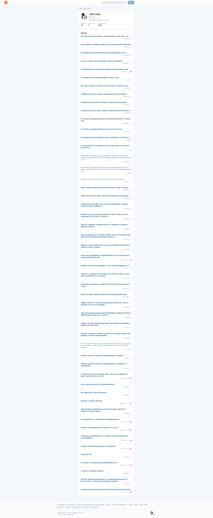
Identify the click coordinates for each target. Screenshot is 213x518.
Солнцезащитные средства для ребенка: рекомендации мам (104, 69)
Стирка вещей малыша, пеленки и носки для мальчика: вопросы (106, 489)
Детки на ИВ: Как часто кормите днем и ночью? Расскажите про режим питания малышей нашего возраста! (106, 236)
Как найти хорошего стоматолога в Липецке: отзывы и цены (104, 86)
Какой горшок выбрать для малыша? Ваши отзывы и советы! (104, 187)
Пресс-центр (94, 507)
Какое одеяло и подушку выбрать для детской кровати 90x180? (106, 44)
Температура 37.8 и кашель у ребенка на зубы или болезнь (104, 94)
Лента (80, 8)
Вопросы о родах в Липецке (91, 401)
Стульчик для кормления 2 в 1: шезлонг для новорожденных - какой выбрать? (105, 437)
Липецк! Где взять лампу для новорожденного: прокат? (102, 355)
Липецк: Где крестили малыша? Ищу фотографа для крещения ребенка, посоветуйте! (105, 324)
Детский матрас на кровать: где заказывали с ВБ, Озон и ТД (104, 36)
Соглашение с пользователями (66, 504)
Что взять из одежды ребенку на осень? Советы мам (101, 129)
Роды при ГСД (86, 454)
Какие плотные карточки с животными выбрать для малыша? (105, 196)
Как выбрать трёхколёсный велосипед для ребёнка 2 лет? (103, 53)
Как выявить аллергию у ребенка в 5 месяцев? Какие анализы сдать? (105, 285)
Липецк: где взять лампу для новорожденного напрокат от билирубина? (104, 365)
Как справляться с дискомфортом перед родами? (100, 419)
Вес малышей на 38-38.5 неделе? (94, 392)
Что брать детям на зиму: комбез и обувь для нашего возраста (105, 110)
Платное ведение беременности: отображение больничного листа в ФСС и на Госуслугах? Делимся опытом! (104, 480)
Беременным (61, 507)
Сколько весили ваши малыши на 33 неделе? (98, 446)
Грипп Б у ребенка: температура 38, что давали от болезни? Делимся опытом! (104, 225)
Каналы (130, 504)
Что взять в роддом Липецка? (92, 471)
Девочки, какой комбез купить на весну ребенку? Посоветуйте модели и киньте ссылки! (105, 246)
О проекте (86, 507)
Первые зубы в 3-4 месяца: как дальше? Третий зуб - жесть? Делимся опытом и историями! (105, 304)
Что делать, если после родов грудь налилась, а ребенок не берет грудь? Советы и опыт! (104, 375)
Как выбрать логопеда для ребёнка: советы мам (100, 77)
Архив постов (143, 504)
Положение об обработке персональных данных (90, 504)
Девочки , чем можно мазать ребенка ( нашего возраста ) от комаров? (102, 179)
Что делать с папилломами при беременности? (99, 463)
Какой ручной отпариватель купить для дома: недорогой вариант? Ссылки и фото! (103, 410)
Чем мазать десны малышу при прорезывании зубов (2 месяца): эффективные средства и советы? (106, 314)
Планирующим (77, 507)
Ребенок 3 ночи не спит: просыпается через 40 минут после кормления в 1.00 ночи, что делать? (104, 215)
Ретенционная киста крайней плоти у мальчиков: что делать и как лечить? (105, 146)
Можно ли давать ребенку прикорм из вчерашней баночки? (104, 294)
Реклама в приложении (119, 504)
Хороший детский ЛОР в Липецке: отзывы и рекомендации (104, 102)
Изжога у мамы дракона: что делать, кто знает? (100, 427)
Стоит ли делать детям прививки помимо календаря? (102, 61)
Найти (131, 2)
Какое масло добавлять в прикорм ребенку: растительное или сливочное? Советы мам (105, 256)
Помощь (108, 504)
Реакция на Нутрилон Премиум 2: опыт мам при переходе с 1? (105, 265)
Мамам (69, 507)
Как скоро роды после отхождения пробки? (98, 384)
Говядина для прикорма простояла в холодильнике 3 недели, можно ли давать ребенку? (104, 205)
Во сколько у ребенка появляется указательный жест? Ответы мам (105, 120)
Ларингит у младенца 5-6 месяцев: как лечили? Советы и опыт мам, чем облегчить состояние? (105, 275)
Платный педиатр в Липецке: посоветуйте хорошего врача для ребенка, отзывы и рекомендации (105, 334)
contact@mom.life (69, 514)
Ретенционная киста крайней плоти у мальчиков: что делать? (105, 137)
